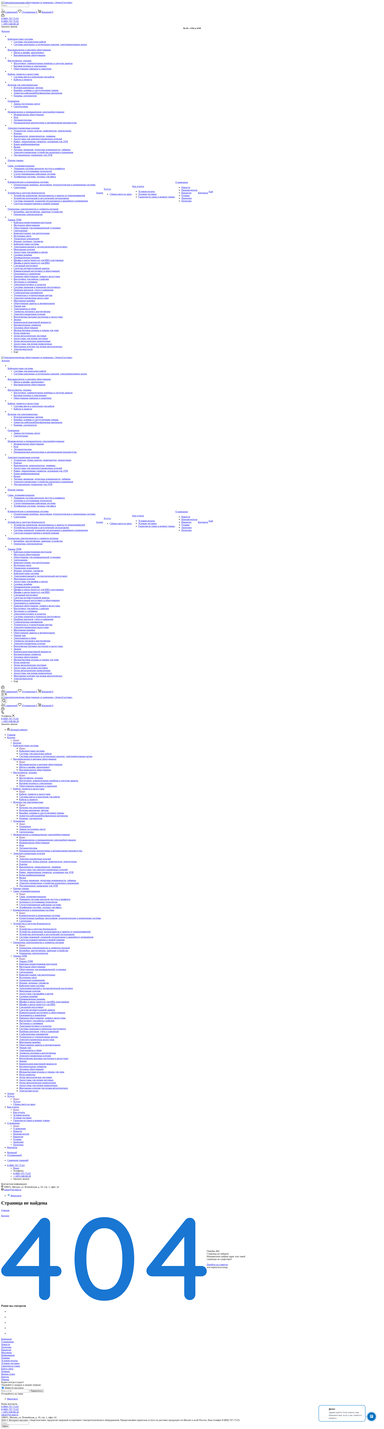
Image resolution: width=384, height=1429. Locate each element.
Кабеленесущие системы (32, 751)
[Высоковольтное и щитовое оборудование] (51, 47)
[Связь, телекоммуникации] (51, 163)
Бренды (5, 1377)
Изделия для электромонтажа (34, 807)
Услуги (16, 1101)
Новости (5, 1344)
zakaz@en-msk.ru (12, 1189)
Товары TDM (26, 961)
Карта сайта (7, 1368)
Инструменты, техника (31, 778)
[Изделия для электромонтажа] (51, 82)
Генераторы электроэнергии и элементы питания (44, 948)
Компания (6, 1339)
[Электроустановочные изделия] (51, 125)
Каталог (17, 743)
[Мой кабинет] (2, 16)
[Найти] (2, 9)
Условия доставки (10, 1363)
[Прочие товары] (51, 157)
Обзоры (5, 1379)
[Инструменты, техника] (51, 58)
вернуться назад (219, 1267)
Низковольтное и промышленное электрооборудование (47, 840)
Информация (8, 1355)
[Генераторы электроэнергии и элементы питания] (51, 206)
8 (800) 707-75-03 (10, 18)
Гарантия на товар (10, 1366)
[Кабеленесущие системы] (51, 36)
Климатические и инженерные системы (39, 915)
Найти (5, 1426)
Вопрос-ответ (8, 1374)
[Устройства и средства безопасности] (51, 190)
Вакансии (6, 1350)
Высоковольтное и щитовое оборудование (40, 764)
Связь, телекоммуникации (32, 896)
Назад (16, 740)
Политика (6, 1347)
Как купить (19, 1112)
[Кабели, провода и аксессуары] (51, 71)
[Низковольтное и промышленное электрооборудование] (51, 109)
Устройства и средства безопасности (38, 929)
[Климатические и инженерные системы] (51, 179)
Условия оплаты (9, 1360)
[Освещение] (51, 98)
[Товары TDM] (51, 217)
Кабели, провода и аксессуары (34, 794)
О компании (19, 1128)
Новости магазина (14, 1388)
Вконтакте (16, 1195)
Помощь (5, 1358)
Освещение (25, 826)
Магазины (6, 1352)
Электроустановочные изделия (35, 859)
